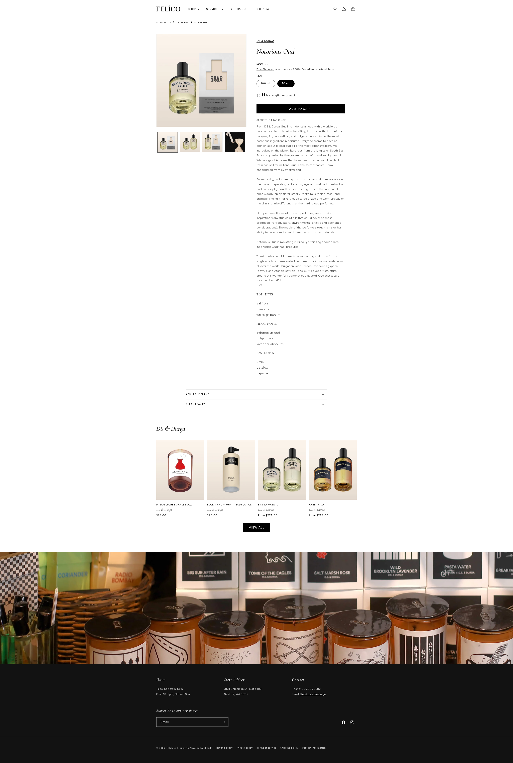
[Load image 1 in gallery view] (167, 142)
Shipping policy (289, 748)
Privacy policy (245, 748)
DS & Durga (182, 22)
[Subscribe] (223, 722)
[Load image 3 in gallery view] (212, 142)
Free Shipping (265, 69)
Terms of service (266, 748)
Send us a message (313, 694)
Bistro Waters (268, 504)
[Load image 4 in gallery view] (235, 142)
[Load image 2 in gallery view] (190, 142)
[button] (193, 9)
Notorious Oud (202, 22)
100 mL (266, 83)
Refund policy (224, 748)
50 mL (286, 83)
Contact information (314, 748)
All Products (163, 22)
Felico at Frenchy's (178, 748)
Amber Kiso (316, 504)
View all (256, 527)
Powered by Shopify (201, 748)
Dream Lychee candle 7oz (174, 504)
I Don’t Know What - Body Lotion (229, 504)
